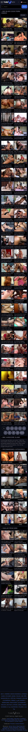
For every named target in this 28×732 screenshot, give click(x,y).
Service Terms (12, 726)
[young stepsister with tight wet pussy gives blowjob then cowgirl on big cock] (20, 563)
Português (13, 702)
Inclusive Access (14, 728)
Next (22, 433)
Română (7, 693)
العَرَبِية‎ (17, 700)
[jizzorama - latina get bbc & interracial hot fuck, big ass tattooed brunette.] (20, 174)
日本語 (19, 704)
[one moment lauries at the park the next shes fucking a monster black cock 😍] (7, 336)
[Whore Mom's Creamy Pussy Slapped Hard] (7, 92)
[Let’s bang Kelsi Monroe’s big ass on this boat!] (20, 604)
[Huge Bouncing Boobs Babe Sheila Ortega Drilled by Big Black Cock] (20, 92)
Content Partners (20, 723)
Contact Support (19, 721)
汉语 (22, 696)
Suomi (3, 696)
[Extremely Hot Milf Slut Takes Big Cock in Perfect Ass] (7, 296)
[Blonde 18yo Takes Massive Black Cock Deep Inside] (7, 364)
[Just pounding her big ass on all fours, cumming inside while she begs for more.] (7, 604)
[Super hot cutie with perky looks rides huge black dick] (7, 147)
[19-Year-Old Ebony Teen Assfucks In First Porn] (20, 282)
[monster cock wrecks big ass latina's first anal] (7, 228)
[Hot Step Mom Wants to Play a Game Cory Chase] (20, 377)
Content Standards (13, 727)
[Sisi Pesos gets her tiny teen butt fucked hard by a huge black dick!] (20, 51)
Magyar (25, 698)
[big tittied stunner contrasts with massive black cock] (7, 201)
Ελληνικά (3, 707)
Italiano (20, 707)
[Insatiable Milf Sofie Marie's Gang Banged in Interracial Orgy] (20, 350)
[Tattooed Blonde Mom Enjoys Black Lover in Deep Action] (7, 105)
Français (19, 698)
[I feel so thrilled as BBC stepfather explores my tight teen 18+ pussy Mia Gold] (20, 160)
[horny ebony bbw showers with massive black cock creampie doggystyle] (20, 309)
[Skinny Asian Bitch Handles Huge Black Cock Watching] (7, 242)
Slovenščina (21, 702)
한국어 (2, 693)
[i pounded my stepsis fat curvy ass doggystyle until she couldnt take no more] (7, 309)
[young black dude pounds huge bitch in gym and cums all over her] (7, 119)
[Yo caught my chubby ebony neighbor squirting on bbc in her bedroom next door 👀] (20, 269)
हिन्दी (25, 696)
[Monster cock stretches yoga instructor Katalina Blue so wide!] (7, 550)
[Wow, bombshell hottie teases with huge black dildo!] (7, 160)
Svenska (24, 693)
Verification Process (22, 730)
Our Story (20, 719)
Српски (15, 704)
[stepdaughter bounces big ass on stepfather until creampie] (20, 591)
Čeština (13, 698)
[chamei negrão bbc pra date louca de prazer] (20, 228)
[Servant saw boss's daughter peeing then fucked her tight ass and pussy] (7, 577)
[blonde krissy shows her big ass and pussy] (20, 577)
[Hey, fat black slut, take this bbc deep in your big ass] (7, 24)
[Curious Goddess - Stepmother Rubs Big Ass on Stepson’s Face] (7, 51)
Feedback (22, 718)
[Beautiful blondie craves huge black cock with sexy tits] (7, 214)
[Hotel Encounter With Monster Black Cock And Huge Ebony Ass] (7, 377)
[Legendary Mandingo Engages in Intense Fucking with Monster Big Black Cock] (20, 296)
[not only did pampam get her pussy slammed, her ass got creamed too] (20, 214)
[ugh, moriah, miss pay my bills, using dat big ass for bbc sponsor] (20, 37)
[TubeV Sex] (9, 2)
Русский (8, 696)
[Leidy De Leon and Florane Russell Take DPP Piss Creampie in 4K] (20, 119)
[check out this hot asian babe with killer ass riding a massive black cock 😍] (20, 64)
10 (18, 433)
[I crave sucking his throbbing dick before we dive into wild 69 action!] (20, 391)
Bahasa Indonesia (16, 693)
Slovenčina (6, 700)
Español (22, 700)
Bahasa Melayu (5, 698)
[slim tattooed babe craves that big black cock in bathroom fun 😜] (7, 269)
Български (14, 707)
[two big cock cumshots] (20, 323)
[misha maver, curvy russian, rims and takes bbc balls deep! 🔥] (7, 323)
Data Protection (20, 726)
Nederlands (5, 702)
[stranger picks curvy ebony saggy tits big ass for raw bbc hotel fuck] (20, 242)
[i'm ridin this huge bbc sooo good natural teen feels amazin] (7, 418)
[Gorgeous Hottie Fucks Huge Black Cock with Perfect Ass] (7, 64)
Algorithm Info (5, 728)
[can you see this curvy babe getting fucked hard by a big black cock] (7, 132)
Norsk (24, 704)
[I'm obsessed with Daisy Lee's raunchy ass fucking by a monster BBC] (7, 78)
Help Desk (16, 718)
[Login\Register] (18, 2)
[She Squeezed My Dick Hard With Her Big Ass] (7, 282)
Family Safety (10, 718)
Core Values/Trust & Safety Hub (9, 719)
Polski (18, 696)
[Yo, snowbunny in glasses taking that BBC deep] (20, 132)
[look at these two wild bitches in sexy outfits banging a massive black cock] (7, 174)
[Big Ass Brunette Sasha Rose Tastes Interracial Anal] (7, 187)
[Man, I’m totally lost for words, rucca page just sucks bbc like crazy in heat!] (20, 147)
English (3, 704)
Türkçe (13, 700)
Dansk (13, 696)
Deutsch (9, 704)
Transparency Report (11, 730)
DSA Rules (21, 727)
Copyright (5, 727)
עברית (8, 707)
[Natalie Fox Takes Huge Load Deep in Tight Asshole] (20, 78)
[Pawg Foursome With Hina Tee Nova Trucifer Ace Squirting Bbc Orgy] (7, 404)
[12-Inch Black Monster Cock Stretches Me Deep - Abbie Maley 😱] (20, 550)
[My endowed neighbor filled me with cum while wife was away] (20, 336)
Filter (23, 15)
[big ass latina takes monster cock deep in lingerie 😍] (7, 350)
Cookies (3, 730)
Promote (12, 723)
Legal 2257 (22, 728)
